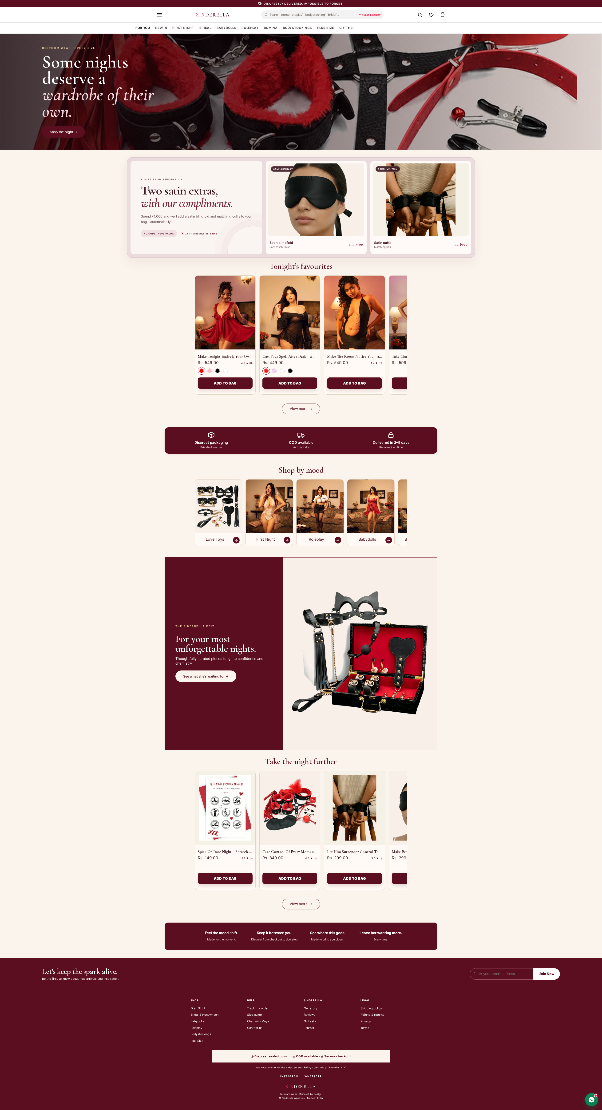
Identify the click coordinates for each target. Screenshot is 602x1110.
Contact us (254, 1028)
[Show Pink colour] (209, 371)
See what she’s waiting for (206, 676)
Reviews (309, 1014)
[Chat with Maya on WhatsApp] (591, 1099)
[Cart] (442, 15)
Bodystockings (200, 1034)
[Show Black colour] (217, 371)
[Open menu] (159, 15)
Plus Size (196, 1041)
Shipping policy (371, 1008)
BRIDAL (205, 28)
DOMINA (271, 28)
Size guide (254, 1014)
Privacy (365, 1021)
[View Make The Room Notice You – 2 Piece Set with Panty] (354, 312)
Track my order (258, 1008)
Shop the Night (63, 132)
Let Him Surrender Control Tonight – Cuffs (363, 851)
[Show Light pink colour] (274, 371)
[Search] (420, 15)
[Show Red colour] (201, 371)
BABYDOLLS (227, 28)
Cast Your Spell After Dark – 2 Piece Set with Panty (304, 356)
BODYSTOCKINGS (297, 28)
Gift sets (310, 1021)
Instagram (289, 1076)
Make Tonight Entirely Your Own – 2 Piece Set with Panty (244, 356)
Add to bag (225, 383)
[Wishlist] (431, 15)
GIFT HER (347, 28)
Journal (309, 1028)
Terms (364, 1028)
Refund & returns (372, 1014)
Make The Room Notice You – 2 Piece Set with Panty (370, 356)
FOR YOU (142, 28)
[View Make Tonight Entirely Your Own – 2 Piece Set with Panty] (225, 312)
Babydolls (197, 1021)
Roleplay (196, 1028)
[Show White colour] (225, 371)
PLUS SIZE (325, 28)
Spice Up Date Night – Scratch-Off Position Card (238, 851)
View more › (301, 408)
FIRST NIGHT (183, 28)
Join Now (546, 973)
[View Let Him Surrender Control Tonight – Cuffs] (354, 808)
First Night (197, 1008)
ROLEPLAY (250, 28)
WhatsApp (313, 1076)
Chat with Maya (258, 1021)
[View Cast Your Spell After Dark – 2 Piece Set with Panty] (290, 312)
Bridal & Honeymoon (204, 1014)
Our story (310, 1008)
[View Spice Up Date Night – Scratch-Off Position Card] (225, 808)
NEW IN (161, 28)
